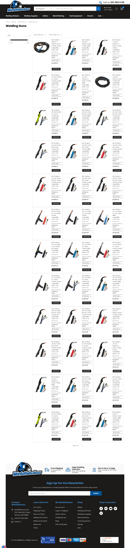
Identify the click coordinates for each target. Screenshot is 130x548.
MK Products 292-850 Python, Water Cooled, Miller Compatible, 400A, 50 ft (86, 45)
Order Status (60, 514)
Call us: (113, 2)
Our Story (37, 507)
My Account (60, 507)
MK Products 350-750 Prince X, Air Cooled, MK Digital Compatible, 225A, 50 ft (56, 247)
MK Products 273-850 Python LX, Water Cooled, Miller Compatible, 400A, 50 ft (86, 81)
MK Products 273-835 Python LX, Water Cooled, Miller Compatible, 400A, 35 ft (56, 383)
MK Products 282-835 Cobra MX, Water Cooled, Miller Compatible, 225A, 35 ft (86, 382)
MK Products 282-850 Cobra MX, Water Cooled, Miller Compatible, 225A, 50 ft (86, 148)
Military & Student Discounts (40, 522)
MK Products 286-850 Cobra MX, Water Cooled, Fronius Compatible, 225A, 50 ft (87, 181)
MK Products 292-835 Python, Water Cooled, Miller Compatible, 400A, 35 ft (117, 417)
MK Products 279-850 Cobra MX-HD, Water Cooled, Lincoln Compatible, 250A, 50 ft (56, 181)
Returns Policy (39, 514)
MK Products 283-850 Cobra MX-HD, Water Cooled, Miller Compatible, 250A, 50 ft (86, 115)
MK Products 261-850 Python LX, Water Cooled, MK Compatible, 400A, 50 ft (56, 115)
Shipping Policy (39, 511)
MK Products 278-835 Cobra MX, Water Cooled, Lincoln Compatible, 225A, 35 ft (86, 417)
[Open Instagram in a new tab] (101, 513)
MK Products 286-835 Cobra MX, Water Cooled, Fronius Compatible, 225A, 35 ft (56, 347)
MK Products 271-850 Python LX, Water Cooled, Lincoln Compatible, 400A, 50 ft (56, 80)
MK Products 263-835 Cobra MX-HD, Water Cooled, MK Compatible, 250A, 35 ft (56, 314)
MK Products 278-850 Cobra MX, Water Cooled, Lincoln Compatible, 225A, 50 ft (117, 148)
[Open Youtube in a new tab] (110, 508)
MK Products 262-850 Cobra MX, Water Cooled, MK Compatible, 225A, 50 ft (56, 148)
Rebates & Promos (40, 517)
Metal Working (58, 16)
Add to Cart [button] (56, 69)
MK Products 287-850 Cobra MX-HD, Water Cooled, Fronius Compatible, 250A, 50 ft (117, 181)
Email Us (17, 522)
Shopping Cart (60, 517)
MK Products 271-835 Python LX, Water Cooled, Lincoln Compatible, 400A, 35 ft (87, 347)
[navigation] (19, 41)
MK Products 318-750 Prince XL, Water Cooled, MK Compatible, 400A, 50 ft (86, 280)
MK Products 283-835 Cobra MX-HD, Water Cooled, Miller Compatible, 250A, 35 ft (117, 280)
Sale (99, 16)
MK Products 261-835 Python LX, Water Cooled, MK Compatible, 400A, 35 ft (56, 417)
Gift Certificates (61, 524)
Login (105, 10)
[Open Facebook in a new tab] (101, 508)
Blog (57, 521)
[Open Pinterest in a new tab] (115, 508)
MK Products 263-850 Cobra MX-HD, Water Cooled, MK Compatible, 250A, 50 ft (117, 115)
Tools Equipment (75, 16)
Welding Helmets (12, 16)
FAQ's (35, 528)
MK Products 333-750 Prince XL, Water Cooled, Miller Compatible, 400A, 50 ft (86, 247)
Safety (45, 16)
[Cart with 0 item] (121, 8)
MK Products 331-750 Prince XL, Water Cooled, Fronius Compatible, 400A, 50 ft (56, 280)
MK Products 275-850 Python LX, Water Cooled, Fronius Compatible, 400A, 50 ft (117, 46)
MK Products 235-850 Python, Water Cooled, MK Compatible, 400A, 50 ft (117, 80)
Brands (90, 16)
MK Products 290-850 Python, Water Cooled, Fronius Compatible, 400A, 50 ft (56, 45)
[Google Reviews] (109, 540)
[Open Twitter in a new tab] (106, 508)
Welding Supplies (31, 16)
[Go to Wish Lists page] (116, 8)
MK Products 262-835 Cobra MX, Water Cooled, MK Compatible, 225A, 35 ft (117, 382)
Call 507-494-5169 (21, 518)
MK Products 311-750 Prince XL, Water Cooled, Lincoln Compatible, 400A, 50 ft (117, 247)
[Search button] (98, 8)
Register (110, 10)
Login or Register (61, 511)
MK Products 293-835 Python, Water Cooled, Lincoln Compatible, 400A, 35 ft (117, 314)
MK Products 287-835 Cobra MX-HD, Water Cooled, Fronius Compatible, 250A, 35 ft (87, 314)
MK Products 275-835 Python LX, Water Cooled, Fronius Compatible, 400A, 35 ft (117, 348)
